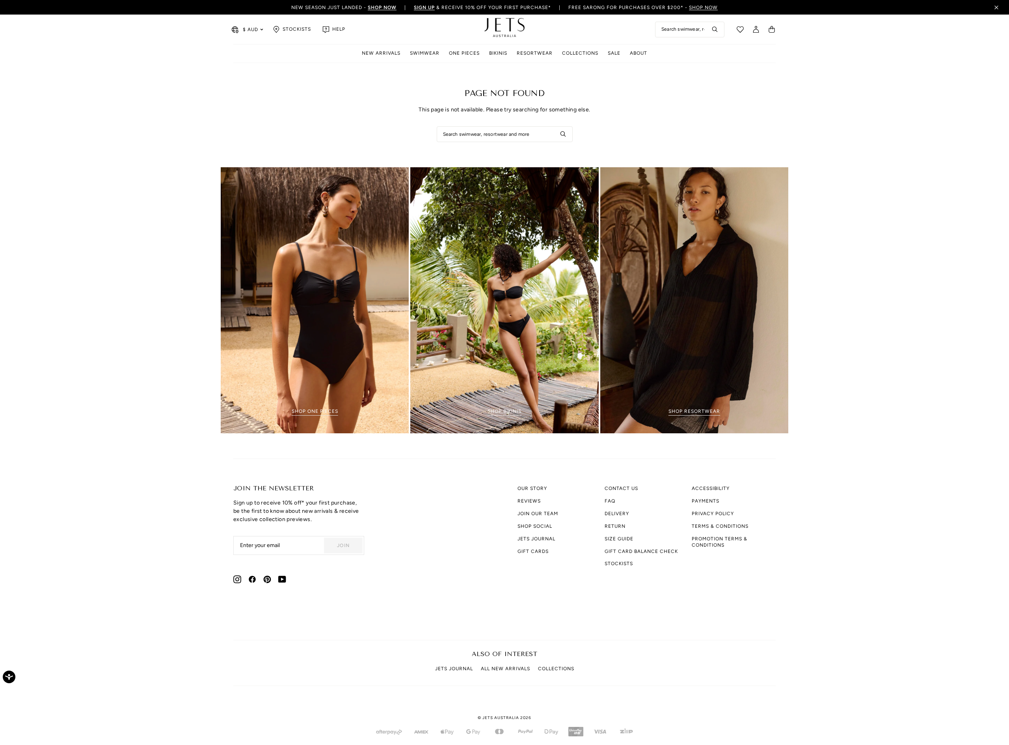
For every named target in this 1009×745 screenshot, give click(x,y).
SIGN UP (425, 399)
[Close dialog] (655, 274)
